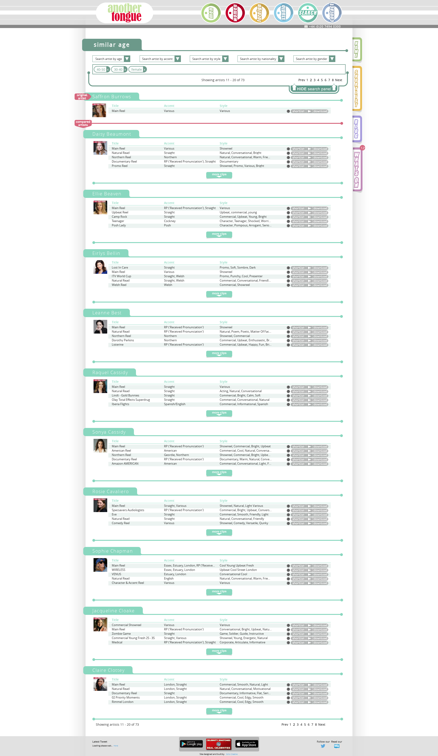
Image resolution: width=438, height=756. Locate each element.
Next (338, 80)
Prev (301, 80)
